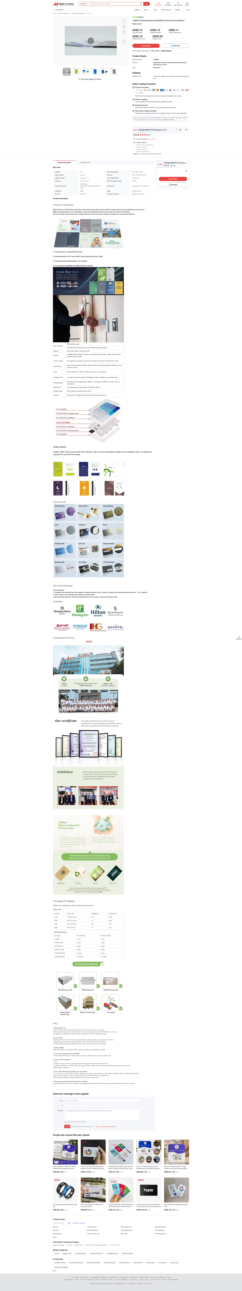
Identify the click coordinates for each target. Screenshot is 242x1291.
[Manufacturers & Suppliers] (63, 4)
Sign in (187, 5)
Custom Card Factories (93, 1262)
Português (89, 1279)
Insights (169, 1277)
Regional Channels (143, 1277)
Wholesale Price (124, 1277)
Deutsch (118, 1279)
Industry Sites (133, 1277)
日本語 (141, 1279)
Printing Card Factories (76, 1262)
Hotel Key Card (91, 1227)
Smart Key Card (138, 1262)
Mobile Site (162, 1277)
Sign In (135, 154)
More (54, 1271)
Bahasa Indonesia (173, 1279)
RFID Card (89, 13)
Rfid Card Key (151, 1262)
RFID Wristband (159, 1230)
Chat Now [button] (176, 46)
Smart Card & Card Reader (78, 13)
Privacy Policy (149, 1283)
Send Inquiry (146, 46)
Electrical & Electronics (64, 13)
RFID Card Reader (127, 1253)
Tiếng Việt (164, 1279)
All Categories (59, 10)
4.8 (165, 165)
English (77, 1279)
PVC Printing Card (160, 1234)
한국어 (136, 1279)
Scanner (55, 1227)
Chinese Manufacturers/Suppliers (98, 1277)
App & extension (166, 10)
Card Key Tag (174, 1262)
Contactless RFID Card (96, 1253)
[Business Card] (186, 171)
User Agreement (132, 1283)
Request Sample (166, 51)
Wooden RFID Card (160, 1227)
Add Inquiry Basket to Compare (91, 79)
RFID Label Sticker (92, 1230)
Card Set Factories (59, 1262)
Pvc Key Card (162, 1262)
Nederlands (125, 1279)
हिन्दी (146, 1279)
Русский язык (104, 1279)
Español (83, 1279)
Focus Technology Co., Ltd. (109, 1283)
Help (155, 10)
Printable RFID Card (112, 1253)
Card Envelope (57, 1234)
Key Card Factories (109, 1262)
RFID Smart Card (126, 1227)
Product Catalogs (79, 1223)
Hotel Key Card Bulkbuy (61, 1267)
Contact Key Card (124, 1262)
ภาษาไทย (151, 1279)
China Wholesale (113, 1277)
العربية (131, 1279)
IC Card (56, 1253)
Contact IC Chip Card (93, 1234)
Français (96, 1279)
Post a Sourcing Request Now (105, 1126)
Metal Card (124, 1234)
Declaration (140, 1283)
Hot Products (74, 1277)
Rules (187, 10)
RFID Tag (55, 1230)
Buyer (145, 10)
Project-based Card (126, 1230)
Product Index (153, 1277)
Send (67, 1126)
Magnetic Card (67, 1253)
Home (54, 13)
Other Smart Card (80, 1253)
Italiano (112, 1279)
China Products (84, 1277)
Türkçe (158, 1279)
